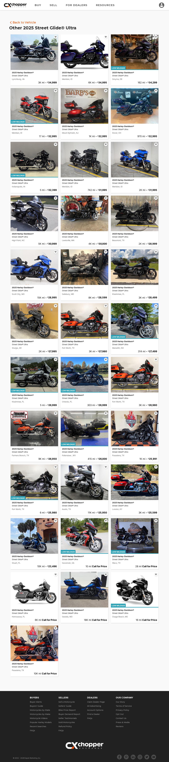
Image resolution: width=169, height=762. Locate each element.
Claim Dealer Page (96, 702)
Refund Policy (65, 726)
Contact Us (121, 718)
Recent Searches (38, 726)
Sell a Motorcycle (66, 702)
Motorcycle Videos (39, 718)
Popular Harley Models (41, 722)
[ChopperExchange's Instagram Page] (140, 757)
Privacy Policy (122, 710)
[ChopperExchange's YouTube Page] (153, 757)
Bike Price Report (67, 710)
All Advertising (94, 706)
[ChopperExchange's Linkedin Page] (133, 757)
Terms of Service (124, 706)
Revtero (119, 726)
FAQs (32, 730)
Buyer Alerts (36, 702)
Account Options (95, 710)
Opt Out (120, 714)
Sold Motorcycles (66, 722)
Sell (53, 5)
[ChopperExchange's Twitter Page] (146, 757)
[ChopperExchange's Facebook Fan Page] (119, 757)
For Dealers (76, 5)
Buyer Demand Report (69, 714)
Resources (105, 5)
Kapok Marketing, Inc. (33, 758)
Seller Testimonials (67, 718)
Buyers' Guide (36, 706)
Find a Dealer (93, 714)
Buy (38, 5)
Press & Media (123, 722)
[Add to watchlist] (55, 37)
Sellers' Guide (64, 706)
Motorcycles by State (40, 710)
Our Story (120, 702)
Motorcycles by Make (40, 714)
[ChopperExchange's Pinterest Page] (126, 757)
